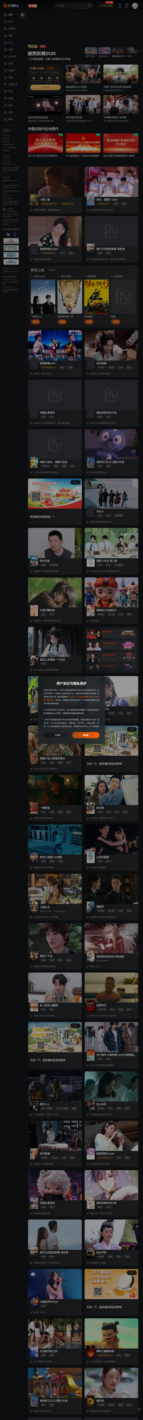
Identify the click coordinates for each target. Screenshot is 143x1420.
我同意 (86, 735)
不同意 (57, 735)
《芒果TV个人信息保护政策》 (79, 697)
